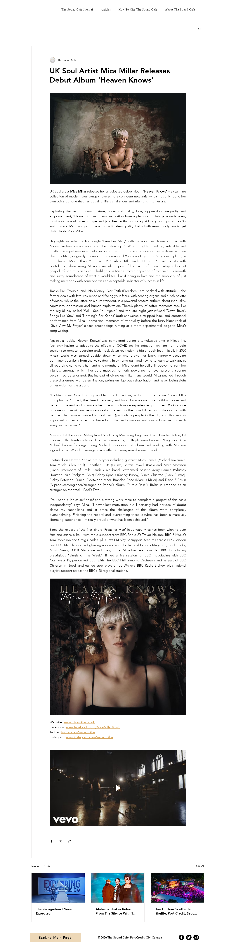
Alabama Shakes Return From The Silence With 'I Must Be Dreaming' (114, 911)
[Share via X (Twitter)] (60, 841)
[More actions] (184, 60)
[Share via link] (69, 841)
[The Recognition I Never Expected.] (58, 888)
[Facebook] (181, 937)
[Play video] (118, 788)
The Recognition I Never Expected (54, 911)
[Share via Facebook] (51, 841)
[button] (199, 28)
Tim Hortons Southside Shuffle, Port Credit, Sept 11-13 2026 (174, 911)
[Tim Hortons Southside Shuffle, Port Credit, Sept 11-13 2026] (177, 888)
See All (200, 865)
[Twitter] (189, 937)
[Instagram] (196, 937)
